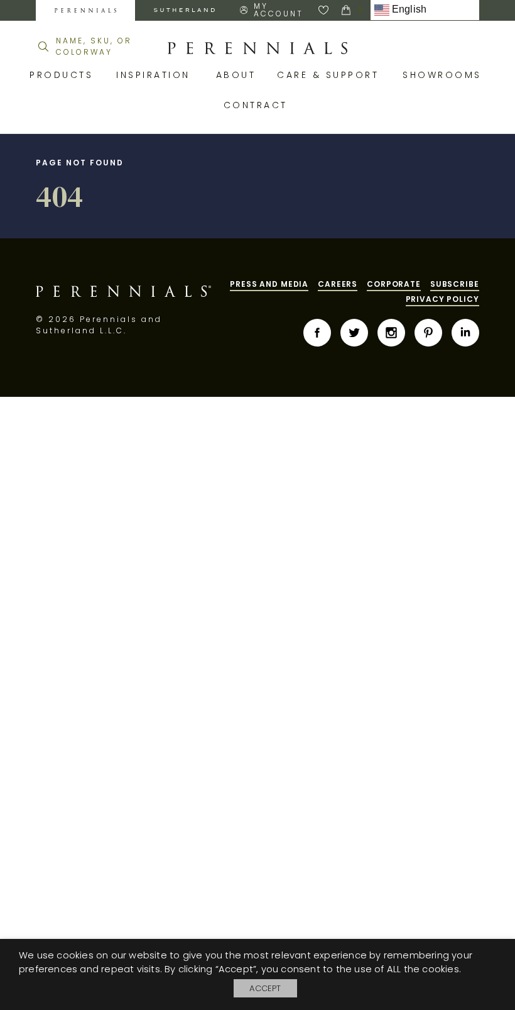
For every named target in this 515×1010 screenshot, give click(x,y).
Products (63, 75)
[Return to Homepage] (257, 48)
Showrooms (444, 75)
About (237, 75)
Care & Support (330, 75)
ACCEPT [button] (265, 988)
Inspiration (156, 75)
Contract (258, 105)
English (408, 9)
